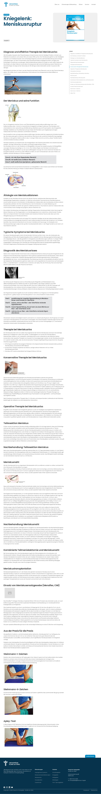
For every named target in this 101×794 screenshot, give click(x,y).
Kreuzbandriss (38, 780)
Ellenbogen (55, 780)
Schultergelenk (56, 772)
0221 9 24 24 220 (74, 778)
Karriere (87, 4)
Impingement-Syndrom (41, 772)
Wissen (81, 4)
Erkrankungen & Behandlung (69, 4)
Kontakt (94, 4)
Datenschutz (94, 790)
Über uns (57, 4)
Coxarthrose (38, 782)
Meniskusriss (38, 777)
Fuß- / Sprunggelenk (57, 782)
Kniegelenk (55, 775)
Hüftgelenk (55, 777)
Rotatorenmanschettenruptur (42, 775)
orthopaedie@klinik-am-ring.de (78, 780)
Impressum (86, 790)
